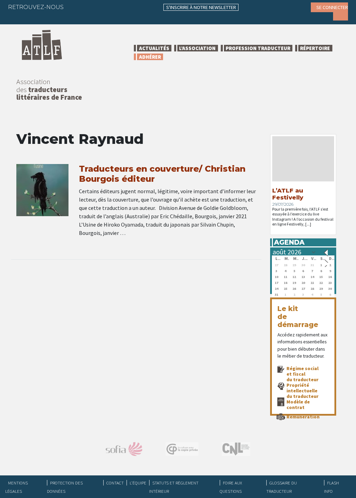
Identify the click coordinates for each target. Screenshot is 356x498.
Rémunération (302, 417)
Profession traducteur (258, 48)
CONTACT (115, 482)
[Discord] (18, 17)
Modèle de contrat (298, 404)
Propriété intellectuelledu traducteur (302, 390)
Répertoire (315, 48)
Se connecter (332, 7)
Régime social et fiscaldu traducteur (302, 374)
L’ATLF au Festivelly (287, 194)
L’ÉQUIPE (138, 482)
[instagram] (116, 6)
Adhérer (150, 57)
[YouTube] (129, 6)
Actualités (154, 48)
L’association (197, 48)
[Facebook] (75, 6)
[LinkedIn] (102, 6)
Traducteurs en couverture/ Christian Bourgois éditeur (162, 174)
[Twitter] (89, 6)
